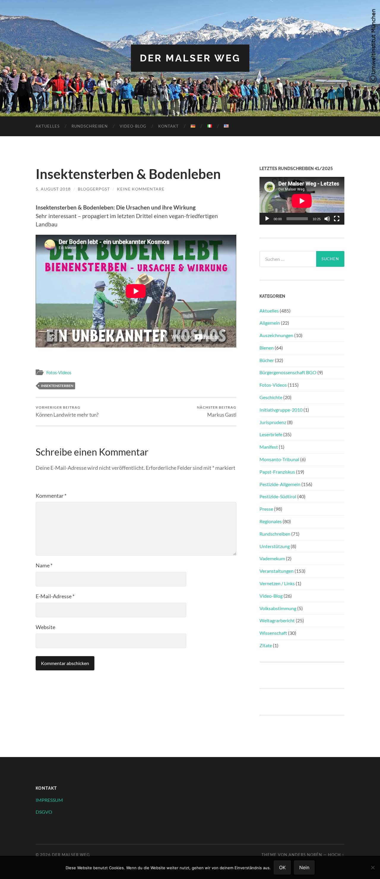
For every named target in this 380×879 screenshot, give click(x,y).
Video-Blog (133, 126)
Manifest (268, 447)
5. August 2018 (53, 188)
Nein (304, 867)
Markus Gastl (216, 411)
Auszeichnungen (276, 335)
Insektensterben (57, 385)
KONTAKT (168, 126)
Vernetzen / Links (277, 583)
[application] (301, 201)
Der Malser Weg (190, 58)
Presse (266, 509)
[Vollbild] (337, 219)
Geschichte (270, 397)
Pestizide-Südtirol (277, 496)
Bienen (266, 347)
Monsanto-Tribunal (279, 459)
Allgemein (269, 323)
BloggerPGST (94, 188)
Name (44, 565)
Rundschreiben (90, 126)
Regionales (270, 521)
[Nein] (373, 867)
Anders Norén (305, 854)
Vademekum (272, 558)
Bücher (266, 360)
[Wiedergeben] (267, 219)
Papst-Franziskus (277, 472)
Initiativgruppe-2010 (281, 409)
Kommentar (51, 495)
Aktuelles (48, 126)
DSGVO (44, 812)
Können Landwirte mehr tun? (67, 411)
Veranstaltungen (276, 571)
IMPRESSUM (49, 800)
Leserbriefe (270, 434)
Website (45, 627)
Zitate (265, 645)
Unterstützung (274, 546)
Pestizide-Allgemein (279, 484)
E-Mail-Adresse (55, 596)
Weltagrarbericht (277, 620)
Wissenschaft (273, 633)
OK (282, 867)
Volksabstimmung (277, 608)
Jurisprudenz (272, 422)
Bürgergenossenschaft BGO (287, 372)
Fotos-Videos (59, 372)
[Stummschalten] (327, 219)
